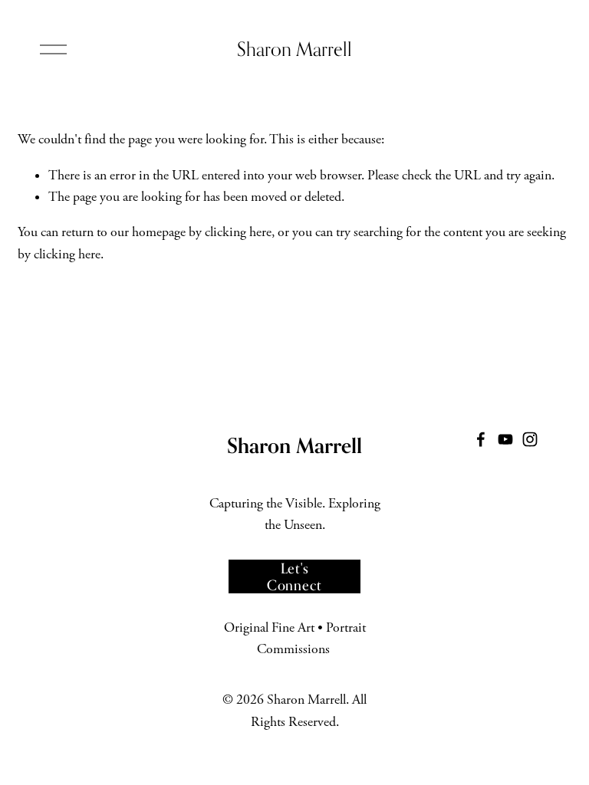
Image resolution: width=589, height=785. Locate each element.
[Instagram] (530, 439)
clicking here (238, 232)
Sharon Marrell (294, 49)
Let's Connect (294, 576)
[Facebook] (481, 439)
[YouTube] (505, 439)
